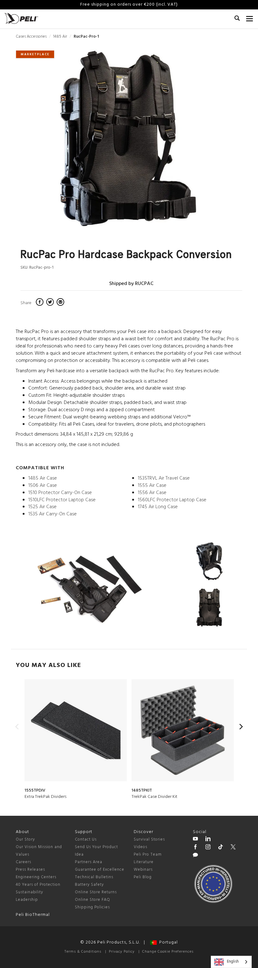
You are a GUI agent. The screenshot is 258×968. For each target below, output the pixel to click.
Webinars (143, 869)
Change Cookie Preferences (168, 952)
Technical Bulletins (94, 877)
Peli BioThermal (33, 914)
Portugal (167, 942)
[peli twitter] (233, 847)
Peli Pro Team (148, 854)
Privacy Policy (122, 952)
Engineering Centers (36, 877)
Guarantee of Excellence (99, 869)
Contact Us (86, 839)
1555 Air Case (152, 485)
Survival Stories (149, 839)
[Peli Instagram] (207, 847)
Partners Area (88, 862)
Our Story (25, 839)
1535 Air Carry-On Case (52, 514)
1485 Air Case (42, 478)
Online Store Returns (96, 892)
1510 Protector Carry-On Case (60, 493)
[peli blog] (195, 856)
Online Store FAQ (92, 899)
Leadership (27, 899)
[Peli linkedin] (207, 839)
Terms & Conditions (82, 952)
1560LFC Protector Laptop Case (172, 500)
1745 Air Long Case (158, 507)
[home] (21, 18)
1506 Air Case (42, 485)
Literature (144, 862)
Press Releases (30, 869)
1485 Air (60, 36)
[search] (237, 19)
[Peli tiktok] (220, 847)
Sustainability (29, 892)
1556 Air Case (152, 493)
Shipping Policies (92, 907)
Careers (23, 862)
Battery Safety (89, 884)
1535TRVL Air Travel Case (164, 478)
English (233, 961)
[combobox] (231, 962)
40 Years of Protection (38, 884)
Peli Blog (143, 877)
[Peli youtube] (195, 839)
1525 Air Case (42, 507)
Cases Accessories (31, 36)
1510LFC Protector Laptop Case (62, 500)
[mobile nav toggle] (249, 17)
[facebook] (40, 303)
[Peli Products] (195, 847)
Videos (140, 847)
